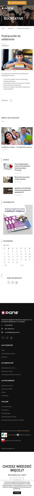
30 (13, 262)
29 (9, 262)
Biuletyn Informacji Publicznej (13, 440)
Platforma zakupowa (25, 435)
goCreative (5, 45)
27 (30, 259)
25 (21, 259)
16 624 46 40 (8, 325)
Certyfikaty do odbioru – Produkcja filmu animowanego (17, 147)
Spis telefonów (9, 329)
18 (21, 257)
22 (9, 259)
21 (4, 259)
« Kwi (5, 265)
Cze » (22, 265)
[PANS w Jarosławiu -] (7, 9)
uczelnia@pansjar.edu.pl (12, 332)
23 (13, 259)
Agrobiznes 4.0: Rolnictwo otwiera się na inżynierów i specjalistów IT (23, 190)
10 (17, 254)
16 (13, 257)
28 (4, 262)
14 (4, 257)
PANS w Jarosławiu (23, 430)
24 (17, 259)
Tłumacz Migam (12, 435)
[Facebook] (10, 100)
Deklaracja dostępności (7, 448)
